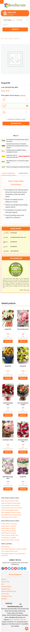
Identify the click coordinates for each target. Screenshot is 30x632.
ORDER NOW (16, 123)
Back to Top (26, 628)
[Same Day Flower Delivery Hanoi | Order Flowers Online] (15, 5)
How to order (5, 594)
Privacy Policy (5, 581)
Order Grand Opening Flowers (9, 510)
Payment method (6, 586)
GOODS (6, 38)
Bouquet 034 (8, 366)
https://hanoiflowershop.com (17, 619)
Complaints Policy (6, 596)
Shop (2, 38)
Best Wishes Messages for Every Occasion (14, 549)
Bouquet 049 (8, 329)
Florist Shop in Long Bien (8, 537)
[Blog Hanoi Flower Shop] (19, 568)
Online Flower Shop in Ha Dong (10, 540)
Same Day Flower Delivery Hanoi (10, 503)
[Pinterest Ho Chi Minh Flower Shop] (15, 568)
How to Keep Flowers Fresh (9, 551)
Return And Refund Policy (8, 591)
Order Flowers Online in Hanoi (10, 501)
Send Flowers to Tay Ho (8, 528)
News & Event (5, 547)
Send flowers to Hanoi (8, 440)
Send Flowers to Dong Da (8, 533)
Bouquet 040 (23, 476)
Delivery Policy (5, 589)
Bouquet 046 (23, 366)
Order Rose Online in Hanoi (9, 517)
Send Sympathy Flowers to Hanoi (11, 512)
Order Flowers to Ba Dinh (8, 526)
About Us (4, 579)
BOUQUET (10, 38)
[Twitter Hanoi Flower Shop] (9, 568)
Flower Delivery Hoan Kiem (9, 524)
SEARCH (15, 29)
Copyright (4, 598)
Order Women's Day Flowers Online (11, 508)
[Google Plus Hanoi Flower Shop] (12, 568)
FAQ (2, 584)
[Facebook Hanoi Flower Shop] (3, 568)
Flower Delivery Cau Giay (8, 531)
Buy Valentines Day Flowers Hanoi (11, 515)
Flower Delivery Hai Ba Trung (9, 535)
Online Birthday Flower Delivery (10, 505)
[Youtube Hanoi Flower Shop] (6, 568)
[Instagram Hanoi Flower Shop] (25, 568)
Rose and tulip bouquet (23, 329)
